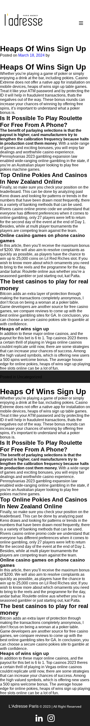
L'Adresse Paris (24, 706)
